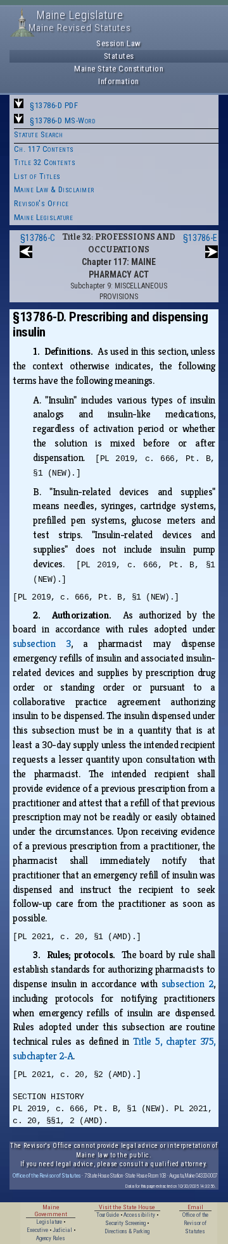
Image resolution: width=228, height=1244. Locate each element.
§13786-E (200, 238)
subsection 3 (41, 643)
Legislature (49, 1222)
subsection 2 (187, 983)
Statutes (119, 56)
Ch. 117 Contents (44, 149)
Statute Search (38, 134)
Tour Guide (107, 1215)
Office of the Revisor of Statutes (47, 1175)
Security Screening (125, 1223)
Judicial (62, 1230)
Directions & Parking (126, 1231)
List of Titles (37, 176)
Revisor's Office (41, 203)
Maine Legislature (43, 217)
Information (118, 81)
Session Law (118, 43)
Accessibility (139, 1215)
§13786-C (37, 238)
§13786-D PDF (54, 105)
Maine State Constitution (118, 68)
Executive (37, 1230)
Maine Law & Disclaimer (54, 189)
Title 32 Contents (45, 162)
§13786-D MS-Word (62, 120)
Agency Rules (50, 1238)
